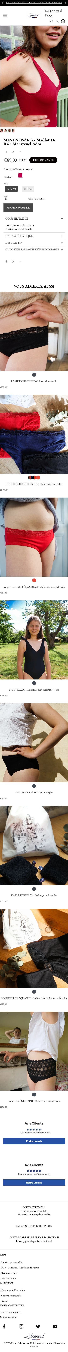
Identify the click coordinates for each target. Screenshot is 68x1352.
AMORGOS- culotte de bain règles (34, 792)
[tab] (34, 218)
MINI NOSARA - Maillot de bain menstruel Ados (29, 142)
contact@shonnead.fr (11, 1312)
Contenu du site (8, 1278)
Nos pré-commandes (11, 1295)
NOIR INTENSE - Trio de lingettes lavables (34, 895)
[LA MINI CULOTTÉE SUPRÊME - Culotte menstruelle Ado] (34, 537)
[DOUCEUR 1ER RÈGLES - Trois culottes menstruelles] (34, 434)
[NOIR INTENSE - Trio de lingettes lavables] (34, 845)
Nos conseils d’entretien (13, 1290)
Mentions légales (9, 1272)
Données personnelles (12, 1262)
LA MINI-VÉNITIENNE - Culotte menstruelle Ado (34, 1101)
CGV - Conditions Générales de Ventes (20, 1267)
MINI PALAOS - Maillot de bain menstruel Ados (34, 689)
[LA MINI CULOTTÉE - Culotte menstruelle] (34, 331)
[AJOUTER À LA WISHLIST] (7, 274)
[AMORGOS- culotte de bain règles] (34, 742)
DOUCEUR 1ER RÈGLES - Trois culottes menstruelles (34, 484)
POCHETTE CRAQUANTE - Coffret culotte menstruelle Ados (34, 998)
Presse (4, 1300)
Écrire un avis (34, 1141)
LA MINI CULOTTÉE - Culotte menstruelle (34, 381)
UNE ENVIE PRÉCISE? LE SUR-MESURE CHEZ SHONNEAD (34, 3)
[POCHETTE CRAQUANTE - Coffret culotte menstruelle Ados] (34, 948)
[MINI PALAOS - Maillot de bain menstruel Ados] (34, 639)
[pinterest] (20, 152)
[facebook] (6, 152)
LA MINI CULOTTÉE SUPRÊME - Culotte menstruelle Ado (34, 587)
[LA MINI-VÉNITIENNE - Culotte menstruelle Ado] (34, 1051)
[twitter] (13, 152)
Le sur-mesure (7, 1317)
